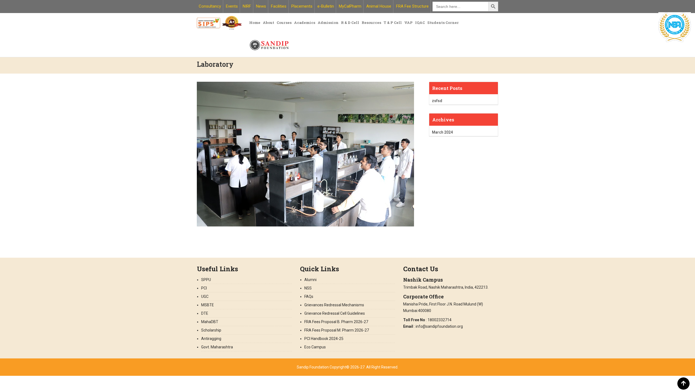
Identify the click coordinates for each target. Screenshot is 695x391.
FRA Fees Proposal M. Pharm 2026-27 (336, 330)
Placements (301, 6)
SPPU (206, 280)
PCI (204, 288)
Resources (371, 22)
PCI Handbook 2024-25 (323, 338)
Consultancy (210, 6)
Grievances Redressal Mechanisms (334, 305)
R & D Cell (350, 22)
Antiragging (211, 338)
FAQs (308, 296)
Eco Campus (315, 347)
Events (232, 6)
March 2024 (442, 132)
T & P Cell (393, 22)
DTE (204, 313)
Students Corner (443, 22)
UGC (204, 296)
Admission (328, 22)
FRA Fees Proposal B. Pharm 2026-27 (336, 322)
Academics (304, 22)
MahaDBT (209, 322)
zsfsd (437, 101)
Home (254, 22)
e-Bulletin (325, 6)
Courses (284, 22)
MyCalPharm (350, 6)
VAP (408, 22)
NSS (308, 288)
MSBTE (207, 305)
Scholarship (211, 330)
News (261, 6)
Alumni (310, 280)
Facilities (278, 6)
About (268, 22)
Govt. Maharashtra (217, 347)
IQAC (420, 22)
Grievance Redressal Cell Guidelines (334, 313)
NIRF (247, 6)
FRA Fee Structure (412, 6)
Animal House (378, 6)
